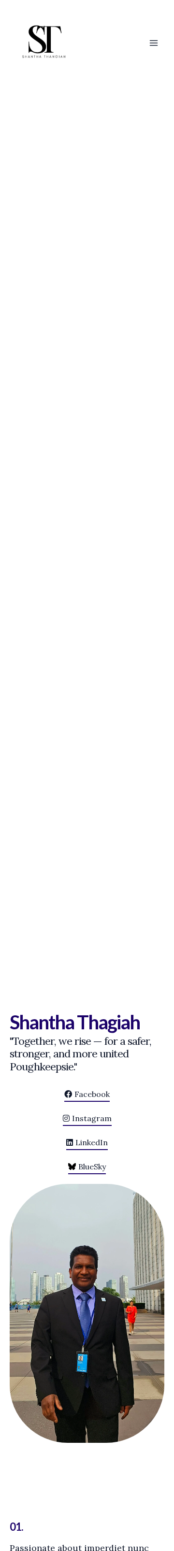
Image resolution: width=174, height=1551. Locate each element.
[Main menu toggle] (153, 43)
